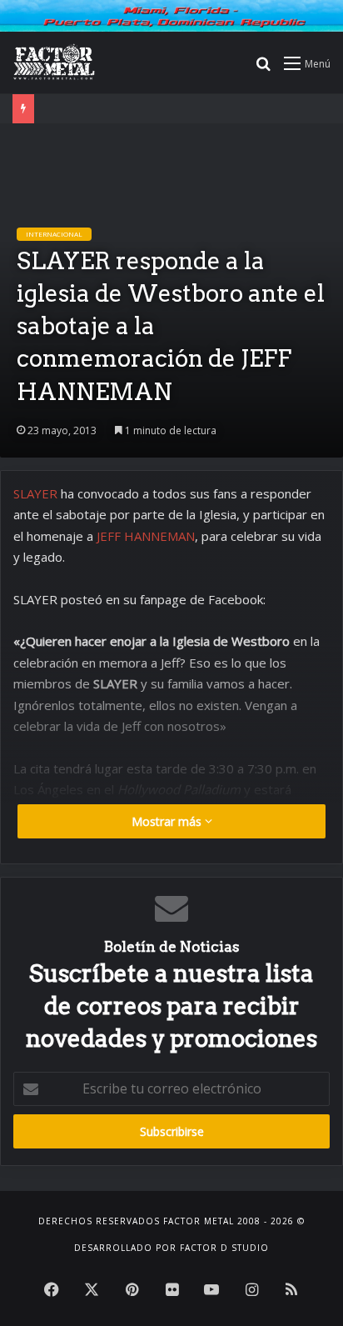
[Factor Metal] (54, 62)
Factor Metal (198, 1221)
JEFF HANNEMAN (146, 536)
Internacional (54, 233)
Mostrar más (168, 821)
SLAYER (35, 493)
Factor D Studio (224, 1247)
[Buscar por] (263, 69)
